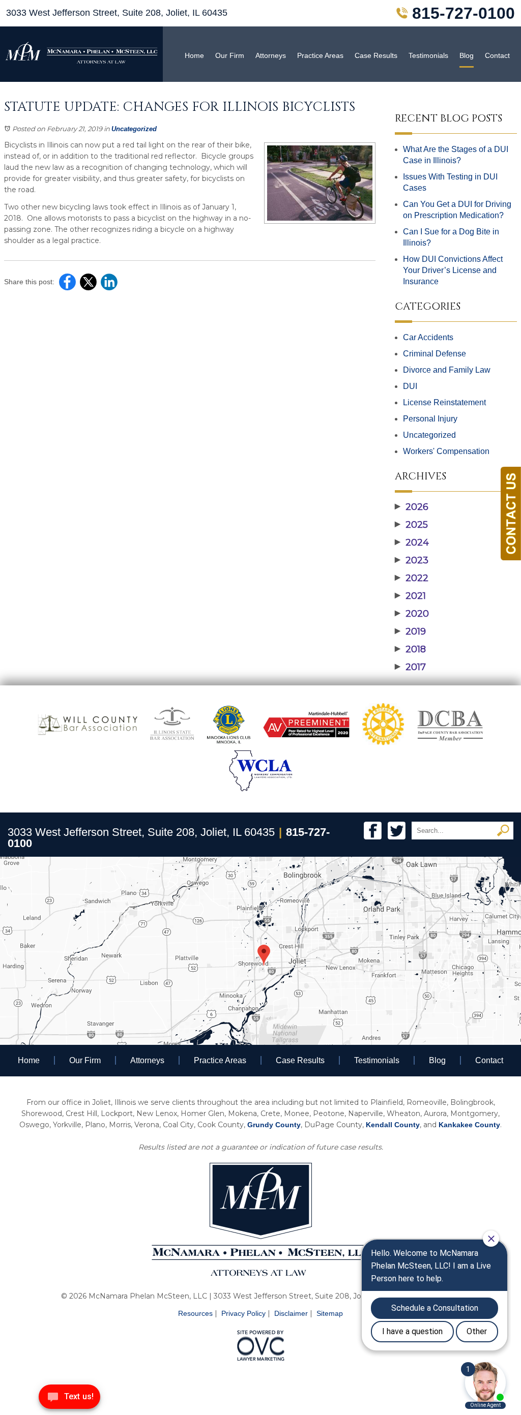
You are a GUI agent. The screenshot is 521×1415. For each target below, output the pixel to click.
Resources (195, 1313)
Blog (466, 55)
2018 (410, 649)
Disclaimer (291, 1313)
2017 (410, 667)
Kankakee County (469, 1125)
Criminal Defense (434, 353)
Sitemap (329, 1313)
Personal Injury (430, 418)
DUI (410, 386)
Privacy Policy (243, 1313)
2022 (411, 578)
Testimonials (428, 55)
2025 (411, 525)
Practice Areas (320, 55)
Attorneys (270, 55)
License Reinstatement (444, 402)
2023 (411, 560)
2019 (410, 631)
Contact (497, 55)
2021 (410, 596)
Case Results (376, 55)
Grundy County (274, 1125)
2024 (412, 542)
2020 (412, 614)
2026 (411, 507)
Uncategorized (134, 129)
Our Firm (229, 55)
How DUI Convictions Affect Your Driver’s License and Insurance (453, 270)
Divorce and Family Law (446, 370)
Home (194, 55)
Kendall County (393, 1125)
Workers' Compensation (446, 451)
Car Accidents (428, 337)
